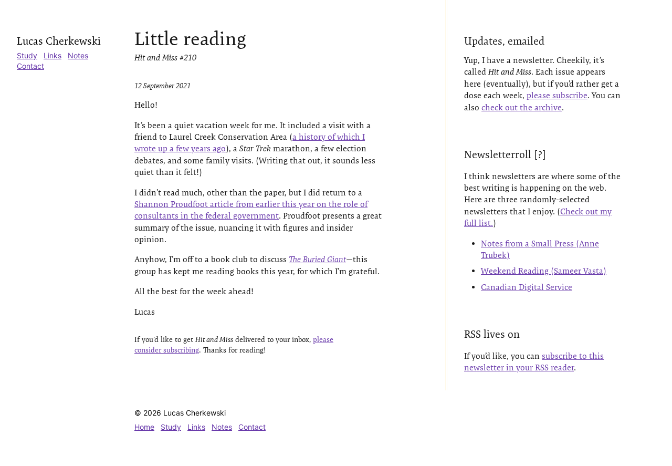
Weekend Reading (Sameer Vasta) (543, 271)
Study (27, 55)
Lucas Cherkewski (59, 41)
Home (144, 426)
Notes (78, 55)
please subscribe (557, 95)
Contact (30, 65)
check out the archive (521, 107)
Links (52, 55)
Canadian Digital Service (526, 287)
